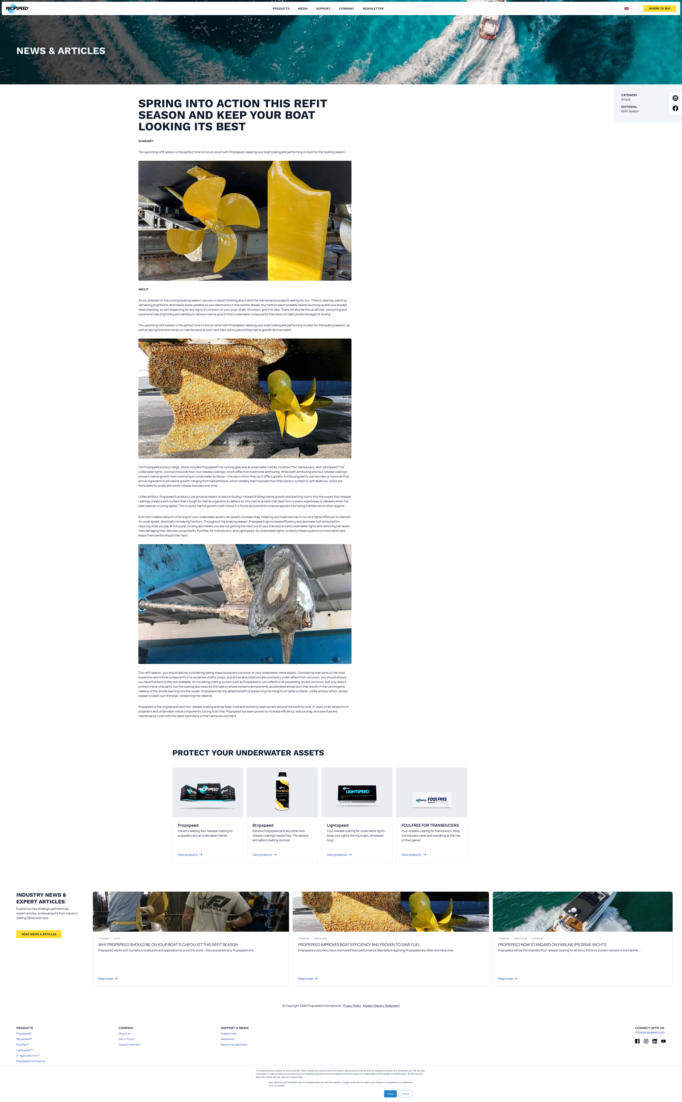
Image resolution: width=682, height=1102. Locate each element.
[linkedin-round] (675, 98)
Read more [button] (105, 979)
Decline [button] (405, 1093)
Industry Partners (129, 1044)
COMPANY (346, 8)
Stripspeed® (24, 1039)
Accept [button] (390, 1093)
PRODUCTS (281, 8)
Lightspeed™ (24, 1050)
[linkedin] (655, 1041)
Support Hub (228, 1033)
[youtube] (663, 1041)
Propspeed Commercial (30, 1061)
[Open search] (639, 8)
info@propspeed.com (650, 1032)
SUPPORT (323, 8)
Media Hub (227, 1039)
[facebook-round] (675, 108)
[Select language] (627, 8)
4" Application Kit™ (28, 1055)
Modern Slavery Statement (381, 1006)
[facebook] (637, 1041)
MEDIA (303, 8)
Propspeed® (23, 1033)
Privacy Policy (352, 1006)
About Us (124, 1033)
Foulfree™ (22, 1044)
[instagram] (646, 1041)
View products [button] (187, 855)
